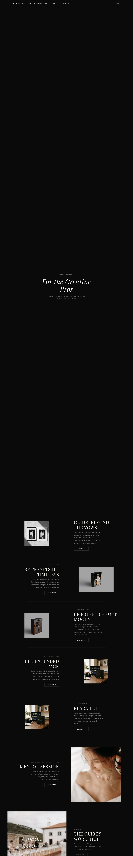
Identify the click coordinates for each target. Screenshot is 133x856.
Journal (39, 3)
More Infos (81, 548)
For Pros (54, 3)
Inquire (47, 3)
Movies (24, 3)
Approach (32, 3)
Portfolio (16, 3)
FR (119, 3)
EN (117, 3)
